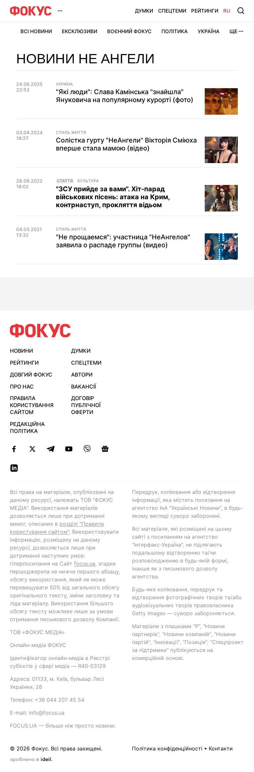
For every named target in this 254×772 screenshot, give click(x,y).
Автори (82, 374)
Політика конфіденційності (167, 748)
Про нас (22, 386)
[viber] (86, 449)
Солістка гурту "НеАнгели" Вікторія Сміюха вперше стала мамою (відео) (126, 144)
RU (226, 10)
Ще (233, 31)
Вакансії (83, 386)
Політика (174, 31)
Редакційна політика (27, 427)
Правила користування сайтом (32, 405)
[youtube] (68, 449)
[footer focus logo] (40, 330)
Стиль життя (71, 132)
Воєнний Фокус (129, 31)
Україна (209, 31)
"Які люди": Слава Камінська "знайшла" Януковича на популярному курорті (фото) (124, 96)
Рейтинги (204, 10)
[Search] (240, 10)
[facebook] (14, 449)
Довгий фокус (31, 374)
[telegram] (50, 449)
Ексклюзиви (79, 31)
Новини (21, 350)
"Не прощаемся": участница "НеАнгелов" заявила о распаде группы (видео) (123, 241)
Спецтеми (172, 10)
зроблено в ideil (31, 759)
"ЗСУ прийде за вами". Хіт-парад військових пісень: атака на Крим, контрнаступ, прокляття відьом (113, 197)
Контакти (221, 748)
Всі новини (36, 31)
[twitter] (32, 449)
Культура (88, 181)
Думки (144, 10)
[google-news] (105, 449)
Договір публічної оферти (86, 405)
